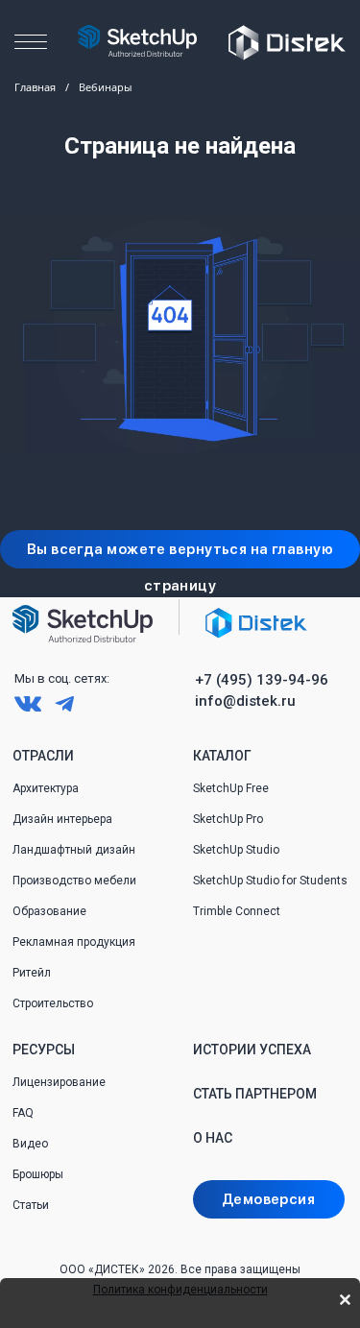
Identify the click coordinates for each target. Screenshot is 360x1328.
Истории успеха (252, 1049)
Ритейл (31, 972)
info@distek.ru (245, 701)
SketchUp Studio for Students (270, 880)
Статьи (30, 1205)
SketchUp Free (231, 788)
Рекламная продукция (73, 942)
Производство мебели (74, 880)
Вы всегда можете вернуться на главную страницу (180, 554)
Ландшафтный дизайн (73, 850)
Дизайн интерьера (62, 819)
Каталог (222, 755)
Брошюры (37, 1174)
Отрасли (43, 755)
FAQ (23, 1113)
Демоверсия (268, 1199)
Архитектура (45, 788)
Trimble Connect (236, 911)
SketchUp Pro (228, 819)
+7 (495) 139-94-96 (261, 679)
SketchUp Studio (236, 850)
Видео (30, 1143)
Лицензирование (59, 1082)
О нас (212, 1138)
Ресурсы (43, 1049)
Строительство (52, 1003)
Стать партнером (255, 1093)
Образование (49, 911)
